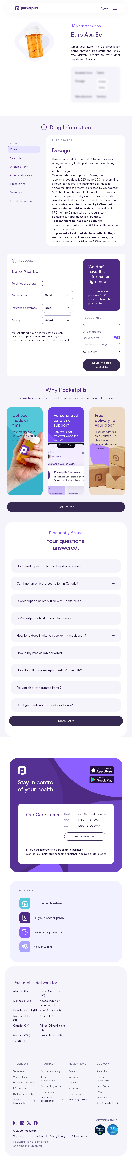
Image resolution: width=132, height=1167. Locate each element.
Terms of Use (36, 1136)
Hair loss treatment (24, 1082)
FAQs (100, 1091)
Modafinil (74, 1082)
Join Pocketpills (105, 1102)
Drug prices (47, 1091)
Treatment (19, 1071)
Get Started (66, 507)
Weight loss (20, 1076)
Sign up (105, 8)
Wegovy (73, 1076)
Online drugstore (51, 1086)
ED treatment (20, 1088)
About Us (102, 1071)
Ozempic (74, 1071)
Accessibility (104, 1097)
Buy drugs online (78, 1099)
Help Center (104, 1086)
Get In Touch (82, 836)
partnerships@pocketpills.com (87, 853)
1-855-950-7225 (89, 820)
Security (18, 1136)
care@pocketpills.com (92, 814)
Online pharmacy (50, 1071)
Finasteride (75, 1093)
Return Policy (79, 1136)
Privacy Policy (57, 1136)
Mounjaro (74, 1088)
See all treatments (19, 1101)
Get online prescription (47, 1099)
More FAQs (66, 721)
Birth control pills (23, 1093)
